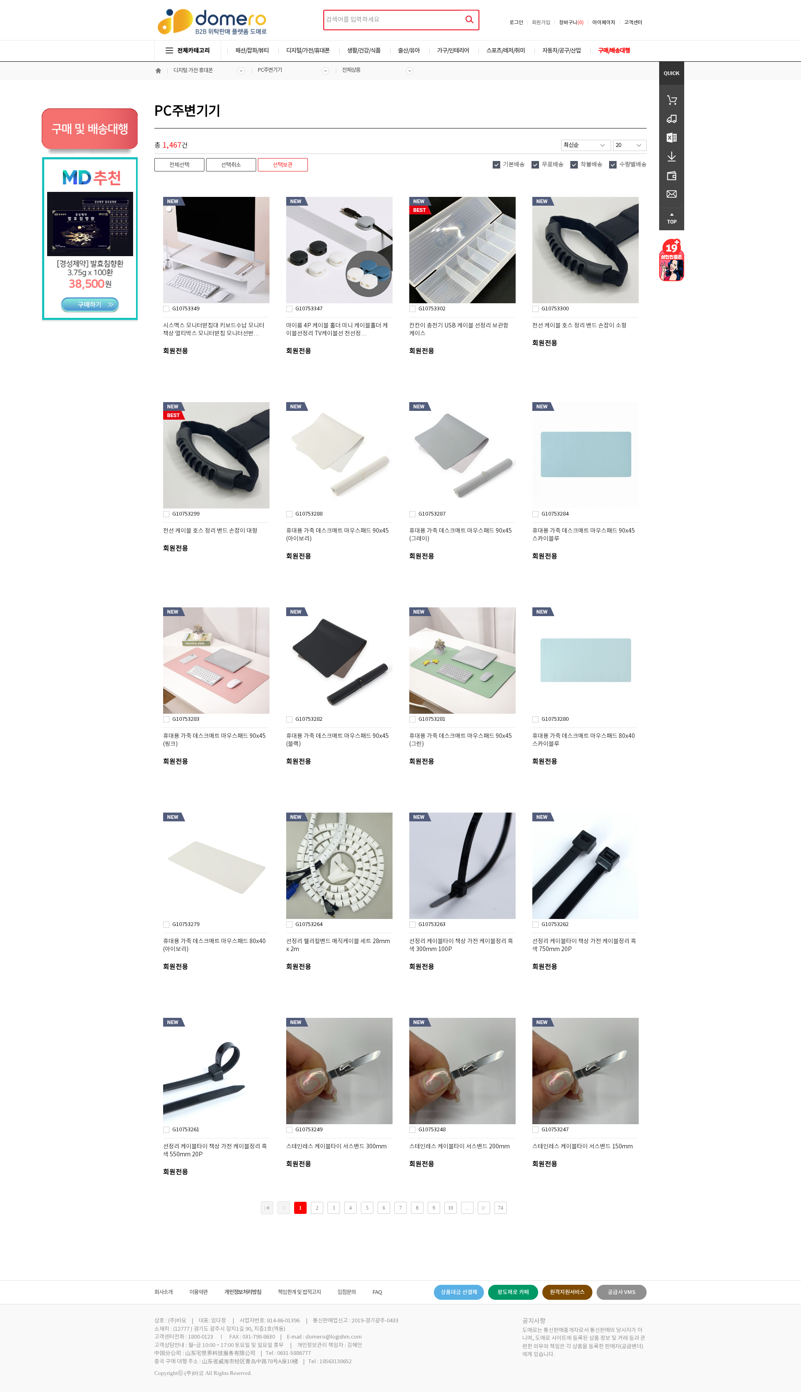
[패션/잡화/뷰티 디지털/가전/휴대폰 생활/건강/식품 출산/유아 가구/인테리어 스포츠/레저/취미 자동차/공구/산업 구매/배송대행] (400, 42)
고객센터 (633, 22)
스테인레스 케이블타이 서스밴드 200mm (459, 1146)
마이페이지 (603, 22)
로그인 (516, 22)
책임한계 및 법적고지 (299, 1292)
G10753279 (185, 924)
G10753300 (555, 309)
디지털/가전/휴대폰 (308, 50)
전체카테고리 (193, 50)
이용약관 (198, 1292)
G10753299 (185, 514)
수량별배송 (633, 164)
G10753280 (555, 719)
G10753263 (432, 924)
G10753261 (185, 1130)
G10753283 (185, 719)
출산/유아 (409, 50)
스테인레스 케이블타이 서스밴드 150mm (582, 1146)
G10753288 (308, 514)
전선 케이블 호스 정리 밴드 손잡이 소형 (579, 325)
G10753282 (308, 719)
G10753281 (432, 719)
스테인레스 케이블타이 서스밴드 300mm (336, 1146)
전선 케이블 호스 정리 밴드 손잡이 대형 (210, 531)
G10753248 (432, 1130)
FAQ (377, 1292)
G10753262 (555, 924)
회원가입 (541, 22)
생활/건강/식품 (363, 50)
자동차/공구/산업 (561, 50)
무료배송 (553, 164)
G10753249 (308, 1130)
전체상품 (351, 70)
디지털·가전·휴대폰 (193, 71)
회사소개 (163, 1292)
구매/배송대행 (614, 50)
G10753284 (555, 514)
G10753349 (185, 309)
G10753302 (432, 309)
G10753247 (555, 1130)
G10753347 (308, 309)
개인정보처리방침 (242, 1292)
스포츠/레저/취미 (505, 50)
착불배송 (591, 164)
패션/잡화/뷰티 (252, 50)
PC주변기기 (270, 70)
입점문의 (347, 1292)
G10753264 (308, 924)
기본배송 (514, 164)
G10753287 (432, 514)
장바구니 (571, 22)
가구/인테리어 (453, 50)
